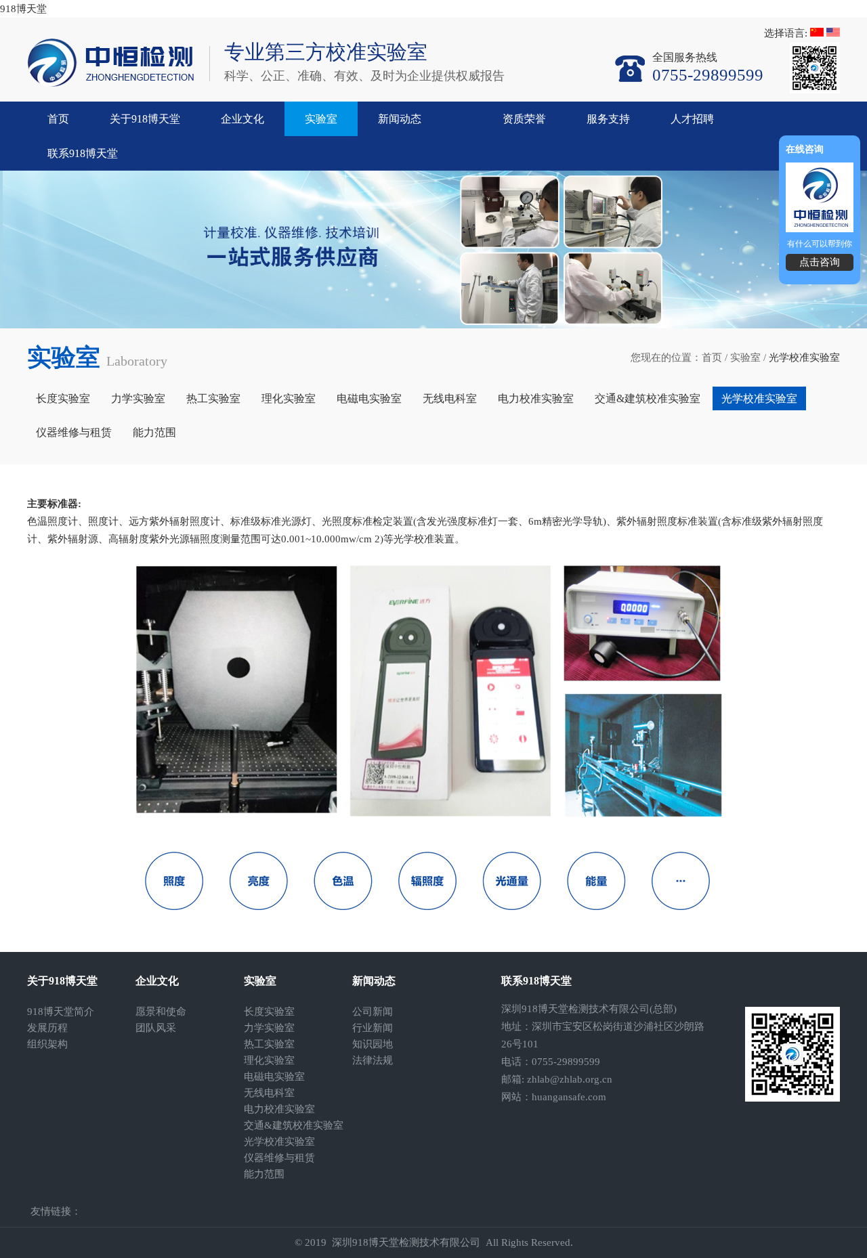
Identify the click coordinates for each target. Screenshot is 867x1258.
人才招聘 (692, 119)
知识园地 (372, 1044)
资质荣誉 (524, 119)
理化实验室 (288, 398)
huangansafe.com (569, 1096)
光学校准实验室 (759, 398)
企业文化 (242, 119)
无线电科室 (450, 398)
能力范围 (154, 432)
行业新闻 (372, 1027)
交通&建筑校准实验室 (647, 398)
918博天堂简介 (60, 1011)
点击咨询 (819, 262)
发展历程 (47, 1027)
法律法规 (372, 1060)
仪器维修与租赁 (74, 432)
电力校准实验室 (536, 398)
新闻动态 (399, 119)
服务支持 (608, 119)
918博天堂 (23, 8)
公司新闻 (372, 1011)
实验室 (321, 119)
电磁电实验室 (369, 398)
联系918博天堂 (82, 153)
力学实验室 (138, 398)
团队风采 (155, 1027)
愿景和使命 (160, 1011)
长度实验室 (63, 398)
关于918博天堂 (145, 119)
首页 (58, 119)
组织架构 (47, 1044)
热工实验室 (213, 398)
